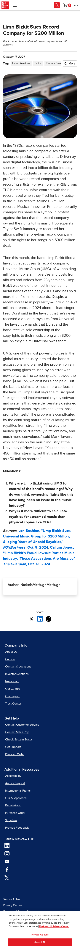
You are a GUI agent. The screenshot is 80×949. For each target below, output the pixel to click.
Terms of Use (11, 899)
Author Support (15, 783)
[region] (40, 930)
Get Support (13, 746)
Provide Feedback (17, 827)
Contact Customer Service (22, 724)
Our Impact (12, 696)
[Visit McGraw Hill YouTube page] (6, 861)
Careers (10, 659)
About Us (11, 651)
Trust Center (13, 703)
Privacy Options (40, 935)
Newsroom (12, 681)
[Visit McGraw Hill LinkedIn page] (6, 845)
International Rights (18, 790)
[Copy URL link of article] (48, 619)
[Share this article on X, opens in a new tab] (31, 618)
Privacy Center (12, 905)
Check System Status (19, 739)
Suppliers (11, 820)
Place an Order (14, 754)
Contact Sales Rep (17, 732)
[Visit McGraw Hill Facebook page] (6, 869)
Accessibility (13, 775)
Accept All (39, 942)
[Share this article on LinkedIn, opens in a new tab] (40, 618)
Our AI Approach (16, 798)
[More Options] (76, 5)
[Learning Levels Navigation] (15, 5)
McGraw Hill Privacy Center (54, 926)
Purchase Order (15, 812)
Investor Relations (16, 673)
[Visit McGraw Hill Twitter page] (6, 877)
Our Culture (12, 688)
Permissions (13, 805)
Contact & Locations (18, 666)
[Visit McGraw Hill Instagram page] (6, 853)
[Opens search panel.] (57, 5)
